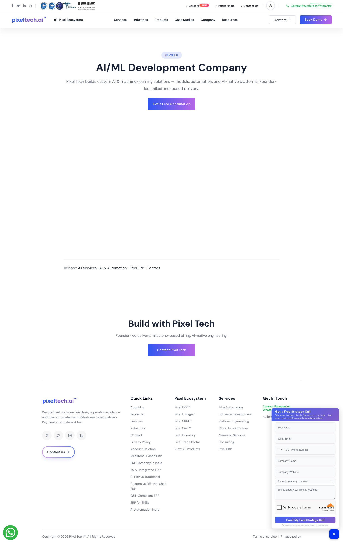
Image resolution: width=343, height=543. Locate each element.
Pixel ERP (136, 268)
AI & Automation (113, 268)
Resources (230, 20)
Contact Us (251, 6)
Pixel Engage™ (184, 414)
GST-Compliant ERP (144, 496)
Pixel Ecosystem (70, 20)
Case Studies (184, 20)
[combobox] (282, 449)
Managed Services (232, 435)
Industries (140, 20)
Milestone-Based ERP (146, 456)
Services (120, 20)
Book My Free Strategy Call (305, 520)
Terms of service (265, 536)
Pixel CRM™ (182, 421)
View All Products (187, 449)
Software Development (235, 414)
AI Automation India (144, 509)
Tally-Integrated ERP (145, 470)
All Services (87, 268)
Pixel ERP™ (182, 407)
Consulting (226, 442)
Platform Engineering (234, 421)
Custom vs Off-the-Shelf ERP (148, 486)
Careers (194, 6)
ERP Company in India (146, 463)
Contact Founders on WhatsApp (311, 5)
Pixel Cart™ (182, 428)
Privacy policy (291, 536)
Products (161, 20)
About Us (137, 407)
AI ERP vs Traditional (145, 477)
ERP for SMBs (139, 503)
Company (208, 20)
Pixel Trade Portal (187, 442)
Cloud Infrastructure (233, 428)
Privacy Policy (140, 442)
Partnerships (226, 6)
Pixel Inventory (185, 435)
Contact (153, 268)
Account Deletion (143, 449)
